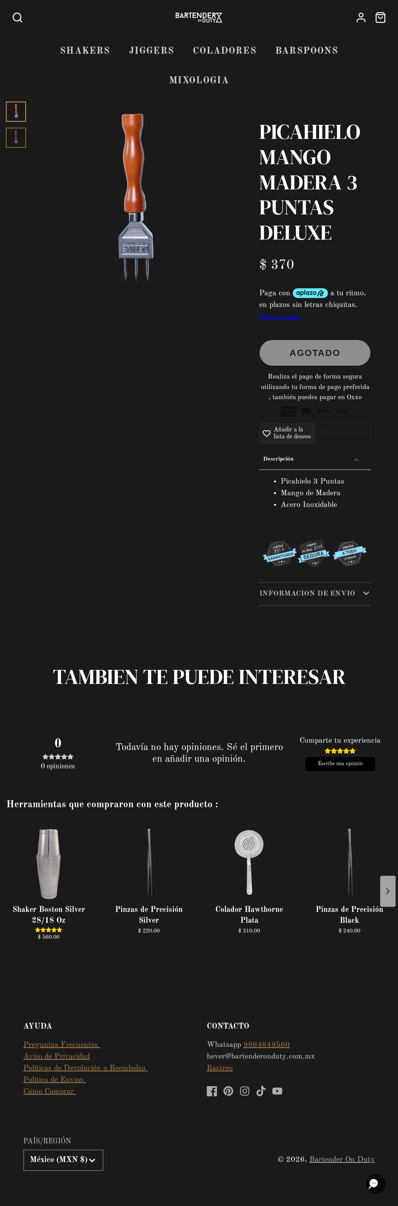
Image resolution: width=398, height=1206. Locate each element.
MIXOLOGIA (199, 81)
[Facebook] (212, 1091)
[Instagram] (244, 1091)
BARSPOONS (306, 51)
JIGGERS (151, 51)
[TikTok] (261, 1091)
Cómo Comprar (49, 1092)
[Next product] (388, 891)
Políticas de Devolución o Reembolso (85, 1068)
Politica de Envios (54, 1080)
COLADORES (225, 51)
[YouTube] (277, 1091)
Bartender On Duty (342, 1160)
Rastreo (220, 1068)
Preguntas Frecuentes (61, 1045)
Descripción (278, 459)
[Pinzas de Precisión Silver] (149, 862)
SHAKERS (85, 51)
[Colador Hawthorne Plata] (249, 862)
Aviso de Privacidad (56, 1057)
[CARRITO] (380, 17)
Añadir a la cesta (48, 951)
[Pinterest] (228, 1091)
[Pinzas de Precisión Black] (349, 862)
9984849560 (266, 1045)
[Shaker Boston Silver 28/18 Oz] (49, 862)
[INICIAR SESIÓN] (361, 17)
